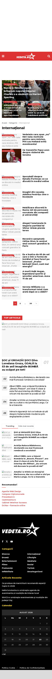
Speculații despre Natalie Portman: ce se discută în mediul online (35, 178)
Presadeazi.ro (8, 497)
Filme (4, 564)
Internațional (10, 84)
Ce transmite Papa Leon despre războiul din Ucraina (35, 152)
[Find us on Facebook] (2, 541)
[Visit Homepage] (26, 56)
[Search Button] (49, 56)
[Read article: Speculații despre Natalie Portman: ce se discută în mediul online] (11, 182)
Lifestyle (31, 557)
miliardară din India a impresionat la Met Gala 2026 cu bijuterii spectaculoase (13, 110)
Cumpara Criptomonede (13, 494)
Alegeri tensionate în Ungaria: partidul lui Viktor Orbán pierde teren (34, 227)
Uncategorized (34, 571)
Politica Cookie (8, 668)
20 (31, 303)
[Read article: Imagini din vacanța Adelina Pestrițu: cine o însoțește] (11, 198)
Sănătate (31, 561)
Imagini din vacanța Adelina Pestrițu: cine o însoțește (35, 194)
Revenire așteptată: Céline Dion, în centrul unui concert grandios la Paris (35, 242)
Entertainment (8, 239)
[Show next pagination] (36, 303)
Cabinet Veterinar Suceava (14, 502)
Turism (30, 568)
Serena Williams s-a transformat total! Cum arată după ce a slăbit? (35, 289)
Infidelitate (7, 571)
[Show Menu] (3, 56)
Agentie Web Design (11, 491)
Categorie (13, 123)
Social (30, 564)
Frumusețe (7, 568)
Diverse (6, 554)
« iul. (4, 654)
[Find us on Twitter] (7, 541)
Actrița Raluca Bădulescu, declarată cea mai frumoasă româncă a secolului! (29, 378)
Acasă (4, 123)
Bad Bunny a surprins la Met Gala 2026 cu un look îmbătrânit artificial (38, 111)
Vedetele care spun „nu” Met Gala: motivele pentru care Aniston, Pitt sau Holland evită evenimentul (36, 139)
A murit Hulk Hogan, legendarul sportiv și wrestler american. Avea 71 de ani (36, 275)
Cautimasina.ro (9, 500)
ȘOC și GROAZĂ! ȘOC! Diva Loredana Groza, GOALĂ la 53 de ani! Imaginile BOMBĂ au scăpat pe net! (20, 365)
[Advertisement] (26, 26)
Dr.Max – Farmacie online (13, 505)
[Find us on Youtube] (11, 541)
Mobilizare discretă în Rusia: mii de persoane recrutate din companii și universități (35, 211)
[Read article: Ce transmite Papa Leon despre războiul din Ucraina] (11, 156)
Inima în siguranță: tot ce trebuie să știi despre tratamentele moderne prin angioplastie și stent (28, 414)
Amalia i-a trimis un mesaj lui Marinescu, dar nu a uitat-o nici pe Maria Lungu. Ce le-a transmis (29, 402)
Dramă (5, 557)
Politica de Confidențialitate (32, 668)
